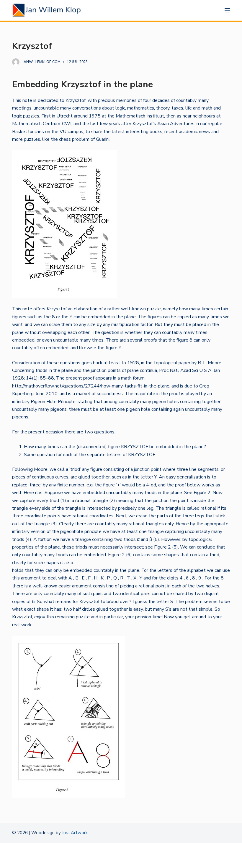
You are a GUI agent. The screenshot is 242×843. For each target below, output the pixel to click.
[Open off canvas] (227, 10)
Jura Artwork (75, 833)
